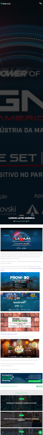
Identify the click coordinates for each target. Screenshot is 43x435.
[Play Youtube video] (21, 239)
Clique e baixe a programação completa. (9, 334)
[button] (40, 4)
